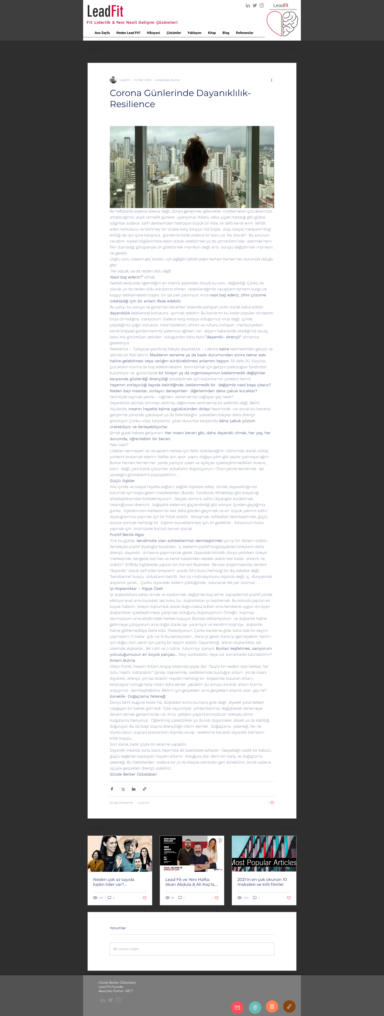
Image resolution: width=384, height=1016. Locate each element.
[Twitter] (255, 5)
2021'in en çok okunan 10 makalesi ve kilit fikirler (262, 882)
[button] (291, 49)
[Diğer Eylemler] (271, 80)
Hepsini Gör (288, 827)
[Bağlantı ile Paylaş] (144, 789)
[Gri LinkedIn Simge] (248, 5)
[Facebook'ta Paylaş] (112, 789)
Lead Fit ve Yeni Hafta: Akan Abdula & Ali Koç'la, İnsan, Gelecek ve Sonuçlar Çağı (190, 882)
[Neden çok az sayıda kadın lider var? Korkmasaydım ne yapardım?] (120, 854)
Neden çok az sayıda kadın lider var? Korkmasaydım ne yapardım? (113, 882)
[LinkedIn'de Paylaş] (134, 789)
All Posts (95, 49)
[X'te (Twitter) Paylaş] (123, 789)
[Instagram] (262, 5)
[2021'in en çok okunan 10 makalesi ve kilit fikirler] (264, 854)
